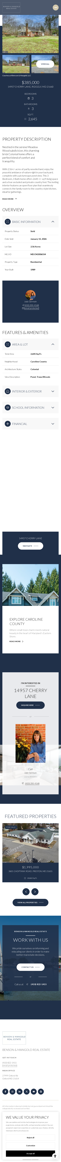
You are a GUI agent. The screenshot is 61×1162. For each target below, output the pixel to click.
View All (45, 64)
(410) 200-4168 (32, 305)
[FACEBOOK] (5, 1092)
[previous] (26, 891)
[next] (34, 891)
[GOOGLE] (41, 1092)
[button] (31, 967)
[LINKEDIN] (20, 1092)
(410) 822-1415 (38, 984)
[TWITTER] (27, 1092)
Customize (30, 1145)
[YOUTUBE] (34, 1092)
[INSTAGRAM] (12, 1092)
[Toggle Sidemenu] (56, 7)
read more (15, 641)
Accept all (30, 1153)
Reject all (30, 1137)
